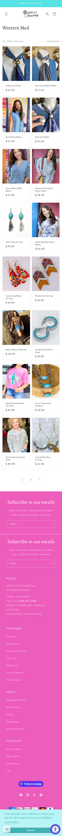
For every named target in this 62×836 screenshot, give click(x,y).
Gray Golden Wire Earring (43, 458)
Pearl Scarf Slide (42, 137)
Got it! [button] (31, 830)
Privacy (10, 714)
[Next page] (39, 479)
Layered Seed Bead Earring (13, 297)
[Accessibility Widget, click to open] (55, 829)
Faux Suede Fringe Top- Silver (16, 458)
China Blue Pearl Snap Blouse (44, 243)
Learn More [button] (12, 822)
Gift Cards (11, 658)
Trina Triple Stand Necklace (43, 404)
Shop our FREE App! (16, 651)
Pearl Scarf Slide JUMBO (45, 86)
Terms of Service (15, 673)
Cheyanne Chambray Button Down (44, 189)
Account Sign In (14, 749)
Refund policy (13, 680)
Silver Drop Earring (14, 242)
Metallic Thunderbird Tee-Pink (15, 404)
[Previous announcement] (5, 3)
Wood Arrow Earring (44, 296)
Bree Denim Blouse (14, 137)
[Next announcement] (56, 3)
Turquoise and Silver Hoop (44, 350)
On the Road (12, 644)
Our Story (11, 636)
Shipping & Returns (16, 700)
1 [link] (22, 479)
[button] (6, 14)
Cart (8, 771)
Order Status (13, 763)
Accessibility (12, 722)
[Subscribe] (51, 524)
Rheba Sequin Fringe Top (16, 349)
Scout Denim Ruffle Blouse (14, 189)
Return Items (13, 756)
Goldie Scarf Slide (13, 86)
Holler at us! (12, 665)
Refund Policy (13, 707)
